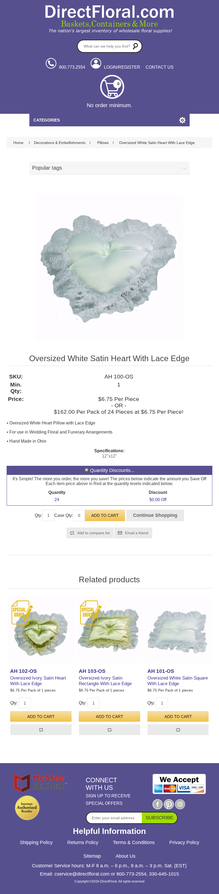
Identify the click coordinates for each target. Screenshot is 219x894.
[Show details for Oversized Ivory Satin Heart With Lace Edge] (40, 629)
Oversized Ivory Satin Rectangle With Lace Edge (105, 681)
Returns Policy (82, 842)
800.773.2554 (72, 67)
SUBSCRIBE (159, 817)
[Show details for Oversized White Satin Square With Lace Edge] (178, 629)
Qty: (38, 515)
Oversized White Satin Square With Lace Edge (177, 681)
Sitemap (92, 856)
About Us (125, 856)
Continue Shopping (155, 515)
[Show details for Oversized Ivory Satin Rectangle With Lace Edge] (109, 629)
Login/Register (122, 67)
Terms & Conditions (134, 842)
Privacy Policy (184, 842)
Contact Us (160, 67)
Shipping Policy (36, 842)
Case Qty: (63, 515)
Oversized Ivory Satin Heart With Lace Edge (38, 681)
